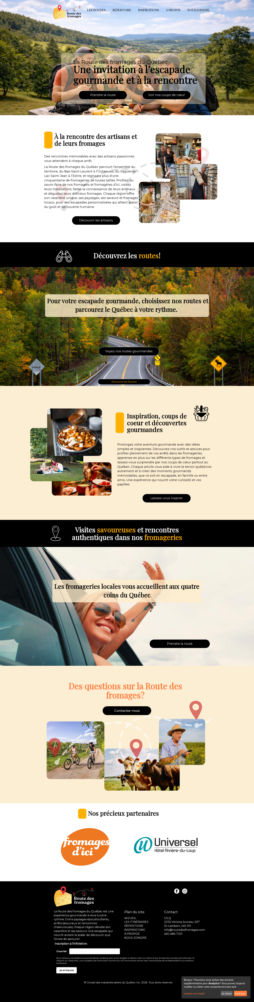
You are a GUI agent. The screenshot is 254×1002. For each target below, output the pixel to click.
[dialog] (216, 987)
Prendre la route (103, 95)
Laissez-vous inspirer (166, 498)
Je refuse (227, 993)
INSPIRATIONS (148, 10)
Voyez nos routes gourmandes (129, 351)
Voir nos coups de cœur (166, 95)
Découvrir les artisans (96, 220)
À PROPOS (173, 10)
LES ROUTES (96, 10)
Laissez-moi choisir (194, 993)
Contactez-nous (127, 711)
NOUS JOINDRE (198, 10)
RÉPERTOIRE (121, 10)
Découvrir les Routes (124, 381)
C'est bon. (240, 993)
